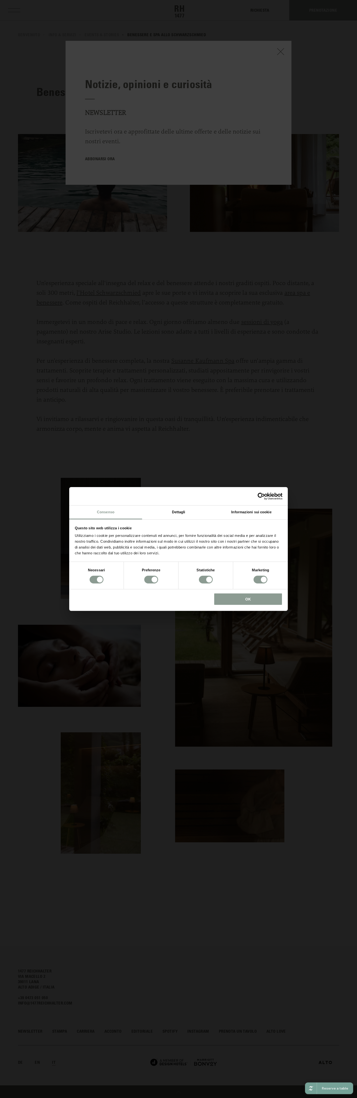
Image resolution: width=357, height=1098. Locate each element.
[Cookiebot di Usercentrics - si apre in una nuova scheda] (261, 496)
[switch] (151, 579)
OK (248, 599)
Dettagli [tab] (178, 512)
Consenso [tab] (105, 512)
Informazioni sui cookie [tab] (251, 512)
